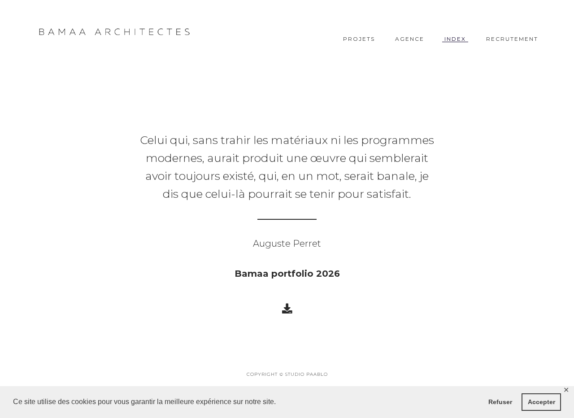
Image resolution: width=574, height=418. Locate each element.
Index (455, 39)
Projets (359, 39)
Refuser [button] (500, 401)
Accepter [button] (541, 401)
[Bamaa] (114, 32)
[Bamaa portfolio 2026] (287, 308)
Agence (409, 39)
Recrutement (512, 39)
